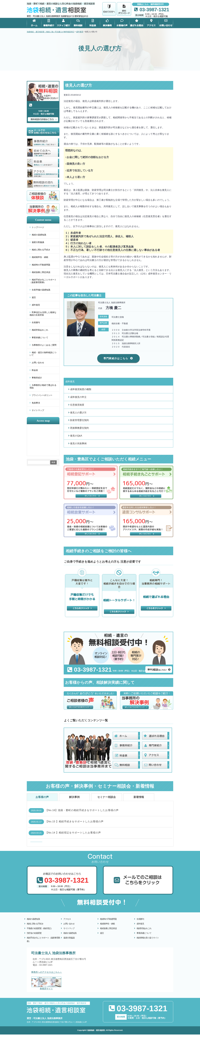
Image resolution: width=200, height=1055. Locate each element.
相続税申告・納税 (40, 257)
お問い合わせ (38, 362)
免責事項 (36, 403)
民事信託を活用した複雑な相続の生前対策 (43, 313)
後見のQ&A (76, 435)
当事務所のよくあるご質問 (44, 345)
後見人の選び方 (78, 412)
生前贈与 (36, 322)
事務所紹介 (37, 377)
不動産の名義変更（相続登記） (40, 928)
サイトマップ (38, 410)
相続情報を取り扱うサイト (148, 938)
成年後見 (36, 305)
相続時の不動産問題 (41, 265)
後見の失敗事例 (78, 443)
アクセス (67, 919)
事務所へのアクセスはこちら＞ (46, 972)
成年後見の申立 (78, 397)
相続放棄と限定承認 (41, 272)
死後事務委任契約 (79, 428)
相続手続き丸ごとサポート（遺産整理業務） (43, 281)
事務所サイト (46, 988)
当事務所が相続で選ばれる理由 (43, 386)
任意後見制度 (77, 405)
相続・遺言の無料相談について (43, 353)
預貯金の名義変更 (34, 933)
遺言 (34, 297)
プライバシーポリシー (42, 395)
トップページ (38, 227)
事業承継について (40, 337)
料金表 (35, 370)
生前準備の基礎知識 (41, 290)
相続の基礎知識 (39, 235)
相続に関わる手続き (41, 249)
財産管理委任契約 (79, 420)
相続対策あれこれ (40, 330)
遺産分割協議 (38, 242)
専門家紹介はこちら (116, 358)
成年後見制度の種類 (80, 389)
